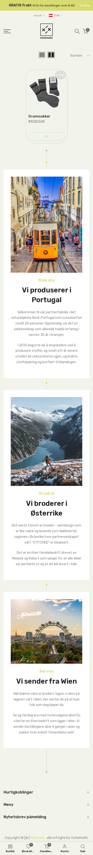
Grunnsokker (39, 116)
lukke (85, 5)
